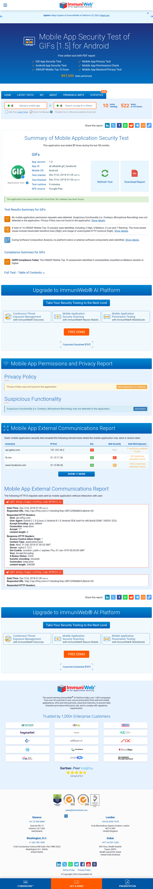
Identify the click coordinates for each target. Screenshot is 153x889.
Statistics (98, 93)
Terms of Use (69, 870)
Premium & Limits (73, 95)
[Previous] (1, 17)
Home (7, 95)
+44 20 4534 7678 (110, 821)
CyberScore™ (25, 886)
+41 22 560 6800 (37, 821)
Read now (83, 15)
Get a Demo (76, 886)
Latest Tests (25, 95)
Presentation (127, 886)
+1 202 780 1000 (37, 842)
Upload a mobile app (29, 105)
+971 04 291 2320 (110, 842)
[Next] (151, 17)
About (53, 95)
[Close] (148, 13)
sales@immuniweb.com (76, 810)
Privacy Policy (84, 870)
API (41, 95)
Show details (98, 220)
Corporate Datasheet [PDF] (77, 344)
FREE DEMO (76, 332)
